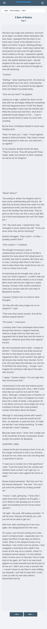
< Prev (16, 614)
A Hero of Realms (15, 10)
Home (6, 10)
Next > (31, 614)
